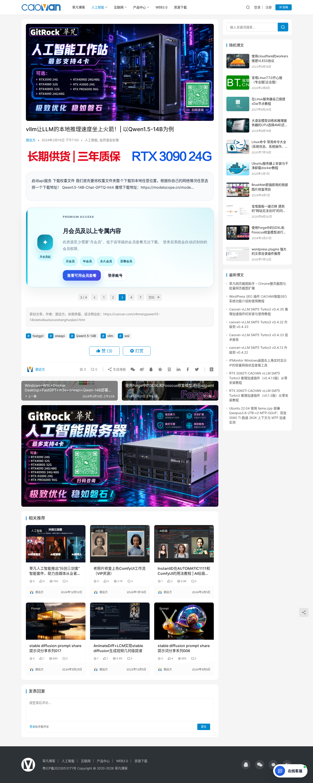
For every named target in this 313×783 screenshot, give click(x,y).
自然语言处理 (109, 140)
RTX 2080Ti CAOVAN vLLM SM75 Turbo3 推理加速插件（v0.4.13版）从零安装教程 (258, 378)
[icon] (245, 764)
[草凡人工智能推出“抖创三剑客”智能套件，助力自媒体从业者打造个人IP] (55, 543)
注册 (268, 7)
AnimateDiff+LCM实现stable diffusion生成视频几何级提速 (118, 648)
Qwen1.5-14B (86, 336)
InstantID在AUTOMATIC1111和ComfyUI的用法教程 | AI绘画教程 (184, 571)
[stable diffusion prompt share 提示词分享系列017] (55, 621)
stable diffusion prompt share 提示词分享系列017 (55, 648)
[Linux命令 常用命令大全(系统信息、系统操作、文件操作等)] (237, 147)
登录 (257, 7)
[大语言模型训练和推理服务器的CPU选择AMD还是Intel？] (237, 125)
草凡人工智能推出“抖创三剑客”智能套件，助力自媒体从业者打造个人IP (55, 571)
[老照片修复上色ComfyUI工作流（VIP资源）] (120, 543)
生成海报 (119, 369)
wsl (126, 336)
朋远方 (31, 140)
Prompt (35, 608)
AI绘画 (99, 531)
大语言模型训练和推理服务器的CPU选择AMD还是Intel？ (270, 125)
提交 (203, 726)
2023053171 (63, 768)
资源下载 (180, 7)
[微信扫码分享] (133, 369)
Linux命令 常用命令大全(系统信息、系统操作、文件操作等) (270, 146)
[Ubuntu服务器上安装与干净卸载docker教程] (237, 168)
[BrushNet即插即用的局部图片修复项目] (237, 190)
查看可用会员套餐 (81, 275)
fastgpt (38, 336)
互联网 (119, 7)
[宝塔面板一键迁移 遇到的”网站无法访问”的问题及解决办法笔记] (237, 211)
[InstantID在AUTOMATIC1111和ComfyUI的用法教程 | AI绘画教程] (184, 543)
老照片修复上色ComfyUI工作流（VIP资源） (119, 571)
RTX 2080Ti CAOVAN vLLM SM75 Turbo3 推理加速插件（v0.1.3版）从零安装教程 (258, 395)
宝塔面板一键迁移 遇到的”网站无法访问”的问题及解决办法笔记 (269, 210)
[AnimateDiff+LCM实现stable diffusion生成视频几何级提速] (120, 621)
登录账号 (115, 275)
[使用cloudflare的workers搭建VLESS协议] (237, 61)
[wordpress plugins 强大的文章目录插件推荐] (237, 254)
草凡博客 (78, 7)
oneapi (60, 336)
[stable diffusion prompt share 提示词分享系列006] (184, 621)
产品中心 (139, 7)
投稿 (285, 7)
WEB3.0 (161, 7)
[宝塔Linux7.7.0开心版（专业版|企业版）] (237, 82)
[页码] (158, 297)
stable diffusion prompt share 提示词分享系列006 (184, 648)
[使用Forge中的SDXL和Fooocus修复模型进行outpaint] (237, 232)
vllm (110, 336)
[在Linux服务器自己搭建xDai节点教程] (237, 104)
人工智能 (97, 7)
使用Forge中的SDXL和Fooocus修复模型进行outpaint (268, 232)
